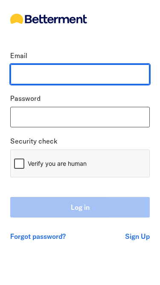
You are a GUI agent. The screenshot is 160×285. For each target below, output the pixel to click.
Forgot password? (38, 236)
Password (25, 98)
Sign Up (137, 236)
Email (18, 55)
